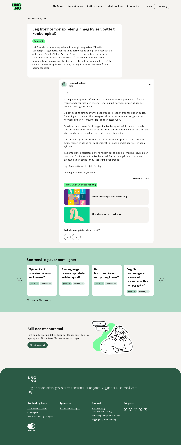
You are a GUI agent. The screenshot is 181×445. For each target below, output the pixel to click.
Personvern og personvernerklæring (102, 410)
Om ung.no (32, 412)
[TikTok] (130, 409)
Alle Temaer (59, 6)
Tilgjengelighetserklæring (104, 419)
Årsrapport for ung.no (70, 408)
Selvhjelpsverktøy (114, 6)
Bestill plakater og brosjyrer (40, 416)
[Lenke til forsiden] (17, 6)
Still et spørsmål (37, 345)
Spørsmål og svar (75, 6)
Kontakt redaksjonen (37, 408)
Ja (67, 237)
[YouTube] (145, 409)
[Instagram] (135, 409)
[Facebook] (140, 409)
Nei (76, 237)
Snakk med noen (94, 6)
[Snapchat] (125, 409)
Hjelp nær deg (132, 6)
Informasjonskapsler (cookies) (106, 415)
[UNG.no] (90, 379)
